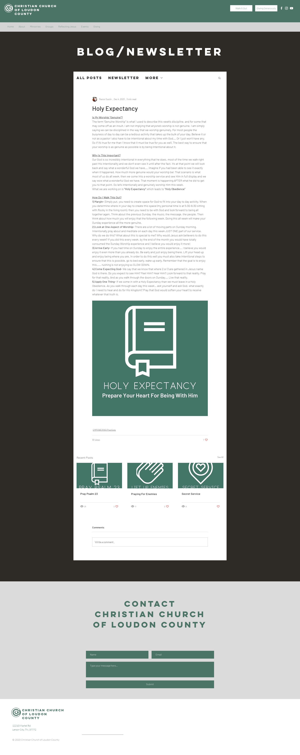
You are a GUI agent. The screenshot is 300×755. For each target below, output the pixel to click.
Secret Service (191, 493)
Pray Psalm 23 (89, 493)
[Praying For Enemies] (150, 475)
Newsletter (123, 78)
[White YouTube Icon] (291, 8)
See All (220, 457)
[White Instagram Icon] (286, 8)
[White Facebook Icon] (281, 8)
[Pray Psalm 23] (99, 475)
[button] (219, 78)
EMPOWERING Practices (104, 430)
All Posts (89, 78)
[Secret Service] (200, 475)
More (152, 78)
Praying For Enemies (144, 494)
